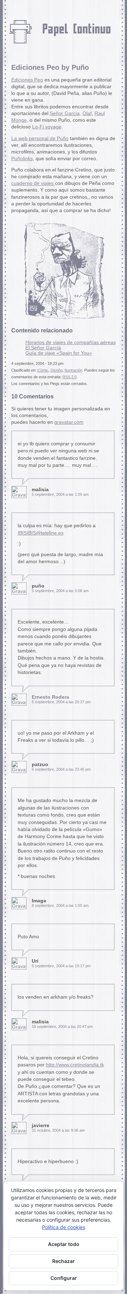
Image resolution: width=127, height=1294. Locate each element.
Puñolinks (22, 158)
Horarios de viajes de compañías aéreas (70, 342)
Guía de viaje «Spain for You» (58, 353)
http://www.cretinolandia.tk (75, 1064)
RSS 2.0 (69, 377)
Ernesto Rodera (50, 697)
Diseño (56, 370)
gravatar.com (69, 422)
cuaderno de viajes (33, 183)
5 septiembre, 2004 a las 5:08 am (60, 591)
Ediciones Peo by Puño (50, 67)
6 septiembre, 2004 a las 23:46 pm (61, 769)
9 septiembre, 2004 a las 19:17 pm (61, 966)
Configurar (63, 1278)
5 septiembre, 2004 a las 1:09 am (60, 494)
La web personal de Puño (39, 138)
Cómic (42, 370)
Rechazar (63, 1261)
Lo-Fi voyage (46, 127)
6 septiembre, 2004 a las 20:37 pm (61, 702)
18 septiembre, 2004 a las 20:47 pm (62, 1026)
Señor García (65, 113)
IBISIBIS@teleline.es (41, 533)
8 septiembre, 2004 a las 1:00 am (60, 905)
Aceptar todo (63, 1244)
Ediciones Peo (27, 80)
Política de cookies (63, 1227)
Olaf (87, 113)
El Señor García (43, 347)
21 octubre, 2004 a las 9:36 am (58, 1130)
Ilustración (73, 370)
